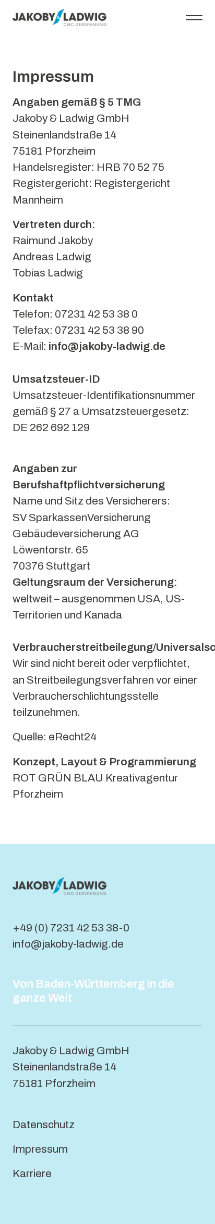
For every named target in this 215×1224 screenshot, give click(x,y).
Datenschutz (44, 1124)
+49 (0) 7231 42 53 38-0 (71, 927)
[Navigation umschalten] (194, 17)
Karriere (32, 1173)
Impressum (40, 1149)
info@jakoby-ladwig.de (68, 944)
